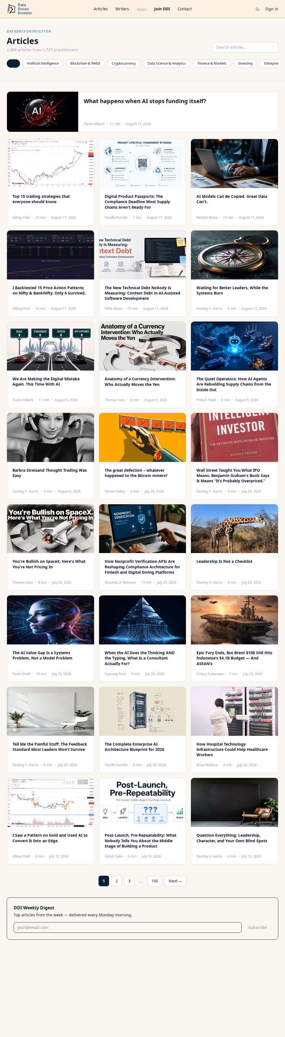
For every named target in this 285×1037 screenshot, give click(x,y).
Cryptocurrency (124, 63)
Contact (185, 8)
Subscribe (257, 927)
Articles (101, 8)
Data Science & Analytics (167, 63)
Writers (122, 8)
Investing (245, 63)
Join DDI (162, 8)
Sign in (271, 8)
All (13, 63)
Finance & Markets (212, 63)
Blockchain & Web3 (85, 63)
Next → (175, 880)
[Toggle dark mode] (257, 9)
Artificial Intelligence (43, 63)
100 (154, 880)
